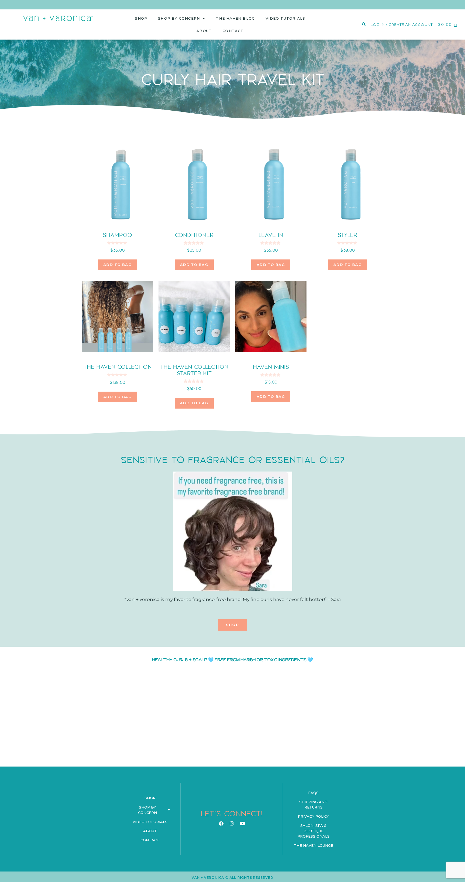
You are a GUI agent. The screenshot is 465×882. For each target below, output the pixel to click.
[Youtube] (242, 823)
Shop (141, 18)
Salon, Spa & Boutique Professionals (313, 830)
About (204, 31)
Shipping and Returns (313, 804)
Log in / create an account (402, 24)
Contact (233, 31)
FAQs (313, 792)
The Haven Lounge (313, 845)
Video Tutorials (285, 18)
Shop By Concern (179, 18)
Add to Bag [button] (117, 264)
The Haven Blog (235, 18)
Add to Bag (271, 396)
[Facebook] (221, 823)
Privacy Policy (313, 816)
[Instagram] (231, 823)
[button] (232, 625)
